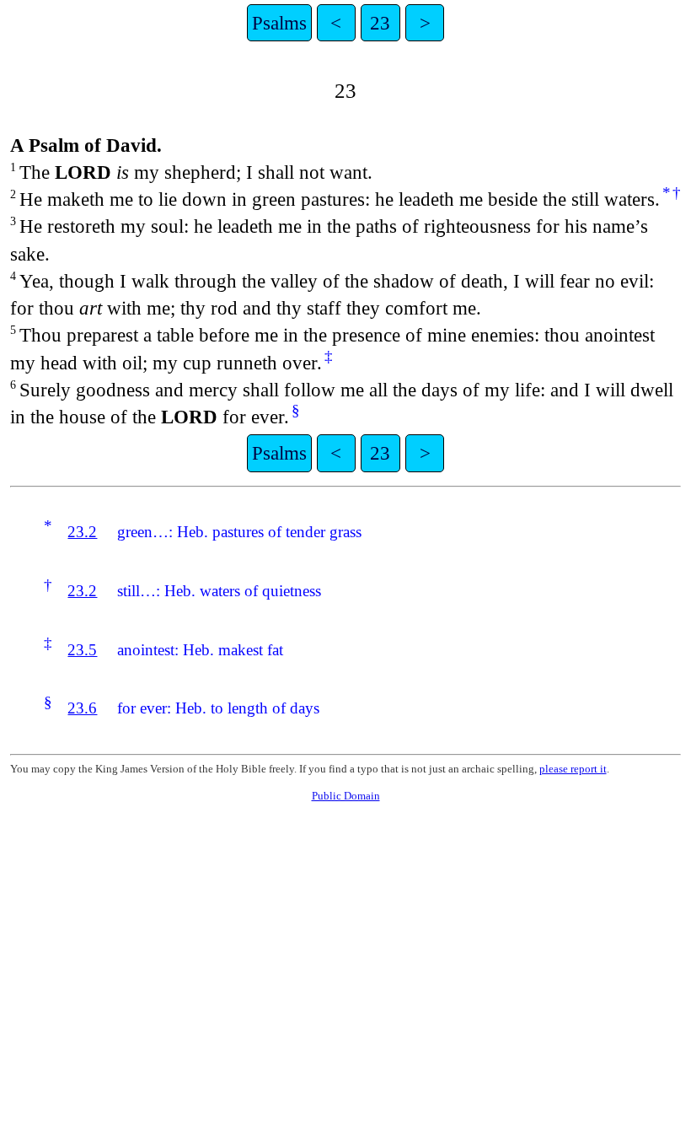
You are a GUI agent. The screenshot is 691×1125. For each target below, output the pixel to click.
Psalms (279, 23)
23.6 (82, 708)
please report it (573, 768)
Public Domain (346, 795)
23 (380, 23)
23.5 (82, 650)
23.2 (82, 532)
